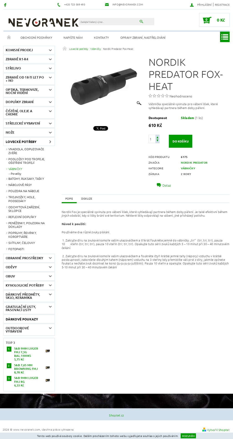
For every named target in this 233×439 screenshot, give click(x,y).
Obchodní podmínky (36, 37)
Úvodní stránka (9, 37)
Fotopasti (16, 249)
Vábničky (15, 169)
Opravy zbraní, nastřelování (143, 37)
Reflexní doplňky (22, 217)
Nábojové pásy (20, 185)
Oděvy (11, 267)
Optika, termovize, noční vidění (22, 91)
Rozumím (188, 436)
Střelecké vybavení (23, 123)
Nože (10, 132)
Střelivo (13, 68)
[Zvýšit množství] (157, 137)
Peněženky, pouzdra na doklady (26, 225)
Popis (69, 198)
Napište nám (73, 37)
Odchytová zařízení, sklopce (24, 209)
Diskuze (86, 198)
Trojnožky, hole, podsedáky (21, 199)
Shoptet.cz (116, 415)
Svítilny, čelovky (21, 243)
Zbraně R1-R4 (17, 59)
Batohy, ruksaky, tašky (26, 178)
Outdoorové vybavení (17, 329)
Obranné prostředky (24, 258)
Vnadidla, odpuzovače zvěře (26, 151)
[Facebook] (5, 5)
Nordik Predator (194, 163)
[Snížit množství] (157, 141)
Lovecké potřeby (21, 142)
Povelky (16, 173)
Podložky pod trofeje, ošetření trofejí (26, 161)
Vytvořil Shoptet (218, 430)
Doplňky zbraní (19, 102)
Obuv (10, 276)
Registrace (222, 4)
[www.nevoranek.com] (43, 22)
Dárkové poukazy (22, 319)
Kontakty (101, 37)
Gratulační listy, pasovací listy (21, 308)
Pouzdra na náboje (23, 191)
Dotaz (166, 185)
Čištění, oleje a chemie (19, 112)
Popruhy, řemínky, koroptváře (22, 235)
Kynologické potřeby (25, 285)
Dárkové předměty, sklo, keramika (23, 296)
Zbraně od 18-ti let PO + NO (25, 79)
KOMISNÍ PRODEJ (19, 50)
